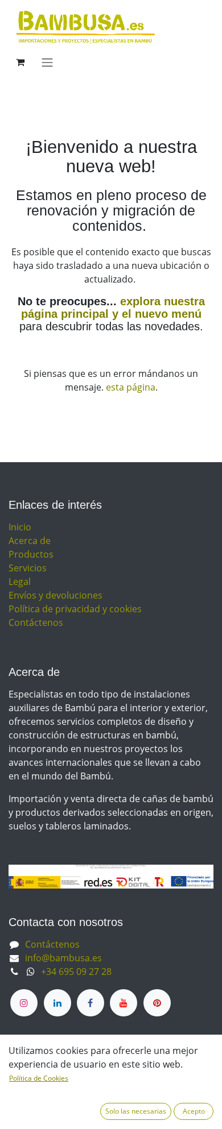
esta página (130, 387)
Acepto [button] (194, 1111)
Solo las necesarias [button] (135, 1111)
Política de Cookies (38, 1078)
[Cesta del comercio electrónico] (20, 62)
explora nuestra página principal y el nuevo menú (113, 307)
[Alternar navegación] (47, 62)
